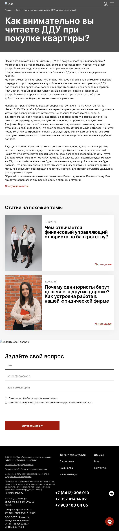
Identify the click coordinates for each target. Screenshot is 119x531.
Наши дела (66, 467)
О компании (67, 461)
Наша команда (68, 474)
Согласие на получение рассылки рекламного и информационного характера (27, 475)
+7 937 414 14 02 (71, 499)
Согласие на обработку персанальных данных (26, 469)
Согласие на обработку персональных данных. (33, 398)
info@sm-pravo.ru (14, 492)
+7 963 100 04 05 (71, 505)
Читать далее (103, 264)
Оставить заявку (32, 425)
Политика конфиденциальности (19, 464)
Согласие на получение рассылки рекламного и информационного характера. (50, 402)
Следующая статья (17, 186)
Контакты (100, 467)
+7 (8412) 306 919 (72, 493)
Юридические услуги (73, 454)
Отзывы (99, 454)
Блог (97, 461)
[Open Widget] (109, 521)
